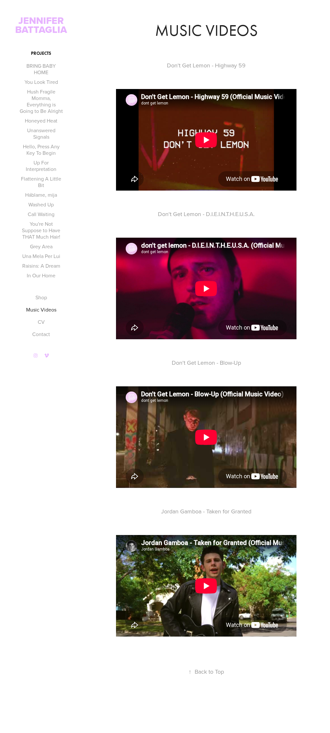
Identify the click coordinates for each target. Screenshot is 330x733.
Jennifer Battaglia (41, 25)
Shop (41, 297)
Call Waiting (41, 214)
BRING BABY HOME (41, 69)
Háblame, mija (41, 194)
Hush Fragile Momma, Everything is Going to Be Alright (41, 101)
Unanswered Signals (41, 133)
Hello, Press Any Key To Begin (41, 149)
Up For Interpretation (41, 166)
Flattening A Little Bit (41, 182)
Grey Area (41, 246)
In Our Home (41, 275)
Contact (41, 334)
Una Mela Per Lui (41, 256)
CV (41, 321)
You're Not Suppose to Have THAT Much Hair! (41, 230)
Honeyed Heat (41, 120)
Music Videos (41, 309)
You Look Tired (41, 81)
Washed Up (41, 204)
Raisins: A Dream (41, 265)
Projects (41, 53)
